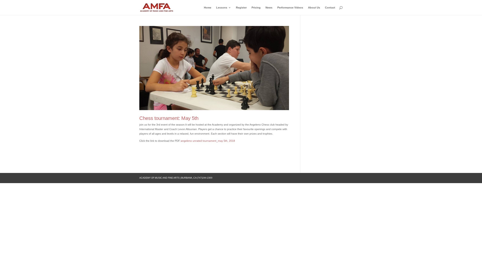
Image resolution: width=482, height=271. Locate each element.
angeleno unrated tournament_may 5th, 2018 (208, 140)
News (268, 7)
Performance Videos (290, 7)
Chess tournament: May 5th (168, 118)
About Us (314, 7)
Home (207, 7)
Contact (330, 7)
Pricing (256, 7)
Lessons (221, 7)
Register (241, 7)
